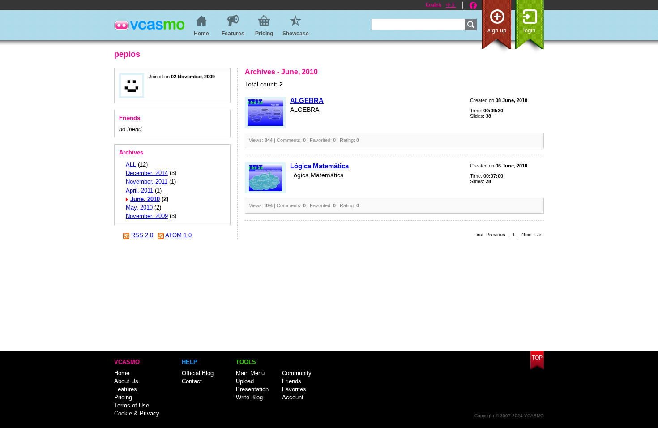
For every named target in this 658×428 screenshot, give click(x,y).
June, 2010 (145, 199)
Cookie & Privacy (136, 413)
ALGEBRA (307, 100)
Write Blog (249, 397)
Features (125, 389)
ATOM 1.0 (178, 235)
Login (529, 30)
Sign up (496, 30)
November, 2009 (147, 216)
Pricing (123, 397)
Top (537, 358)
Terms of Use (131, 405)
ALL (131, 164)
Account (292, 397)
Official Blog (198, 373)
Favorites (294, 389)
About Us (126, 381)
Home (121, 373)
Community (297, 373)
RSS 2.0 (142, 235)
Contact (192, 381)
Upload (245, 381)
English (433, 4)
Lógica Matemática (319, 166)
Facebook (473, 5)
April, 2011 (139, 190)
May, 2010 (139, 207)
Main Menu (250, 373)
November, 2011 (146, 181)
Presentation (252, 389)
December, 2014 (147, 173)
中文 (451, 5)
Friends (291, 381)
